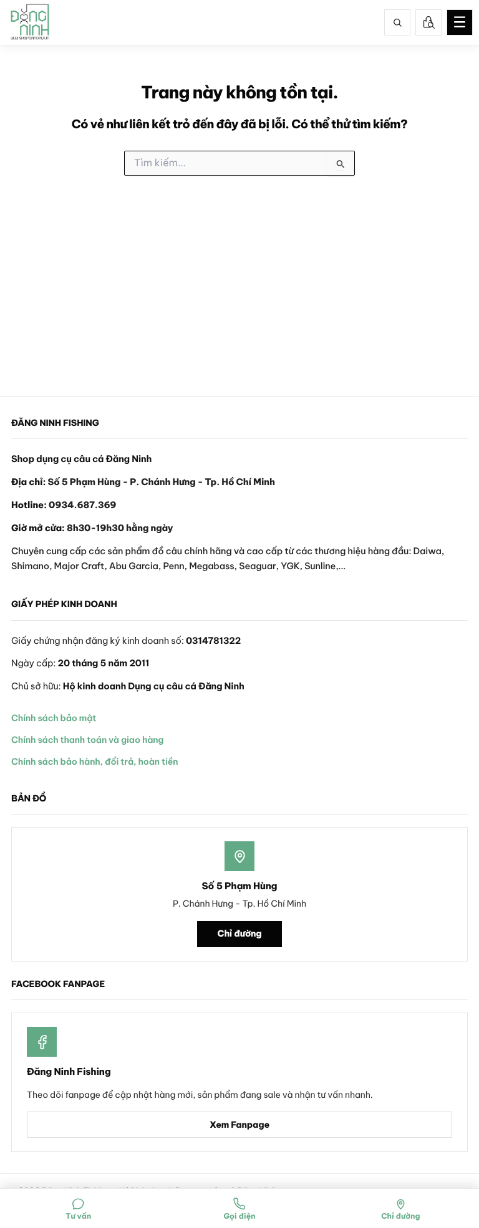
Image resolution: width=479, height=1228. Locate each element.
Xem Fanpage (239, 1124)
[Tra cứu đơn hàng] (428, 22)
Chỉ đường (240, 933)
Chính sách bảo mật (53, 718)
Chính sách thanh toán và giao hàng (87, 739)
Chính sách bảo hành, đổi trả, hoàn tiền (94, 761)
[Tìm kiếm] (397, 22)
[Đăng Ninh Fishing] (30, 22)
